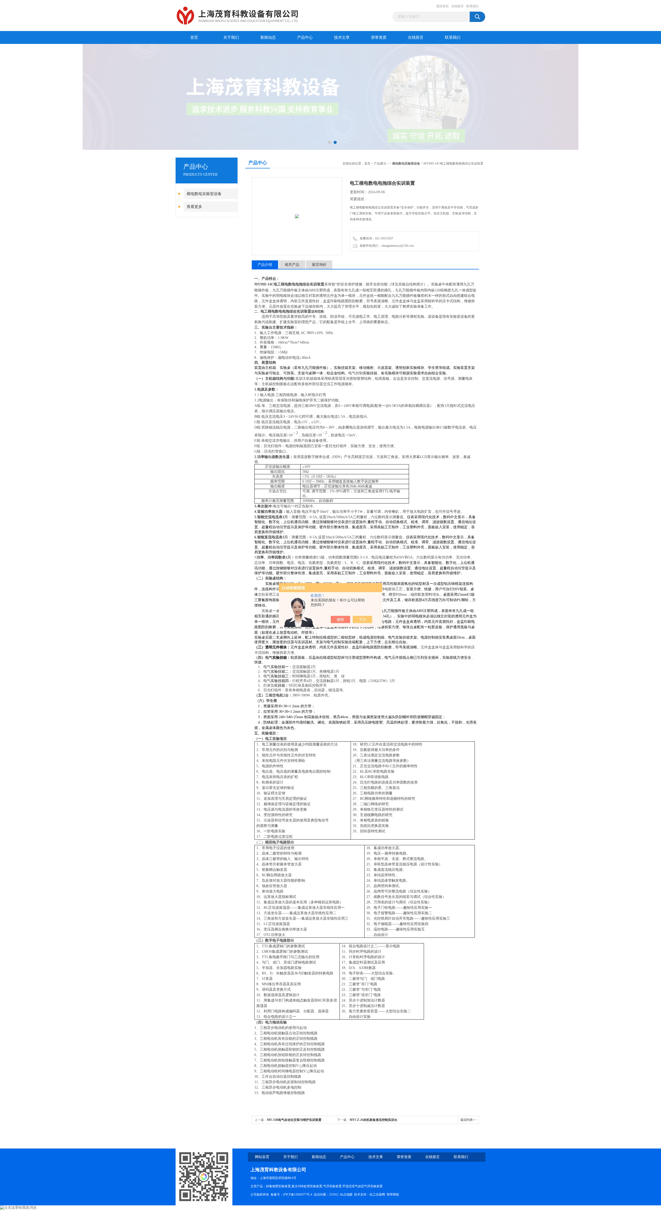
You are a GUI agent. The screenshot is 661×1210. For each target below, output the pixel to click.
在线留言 (457, 6)
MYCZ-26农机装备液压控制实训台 (373, 1120)
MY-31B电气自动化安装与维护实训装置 (294, 1120)
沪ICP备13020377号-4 (297, 1194)
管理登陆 (393, 1194)
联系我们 (472, 6)
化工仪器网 (377, 1194)
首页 (194, 37)
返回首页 (442, 6)
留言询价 (319, 265)
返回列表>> (468, 1120)
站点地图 (346, 1194)
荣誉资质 (379, 37)
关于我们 (231, 37)
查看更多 (194, 207)
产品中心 (305, 37)
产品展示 (380, 163)
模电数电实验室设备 (204, 194)
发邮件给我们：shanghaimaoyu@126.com (386, 245)
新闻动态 (268, 37)
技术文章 (342, 37)
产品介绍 (265, 265)
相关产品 (292, 265)
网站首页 (262, 1157)
